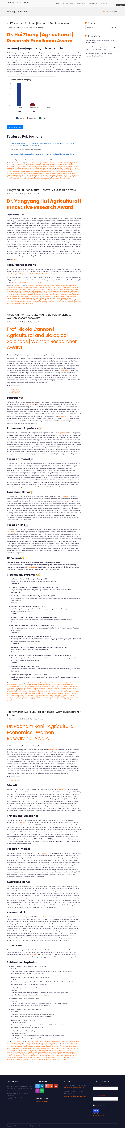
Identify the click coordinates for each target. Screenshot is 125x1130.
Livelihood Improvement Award (67, 1055)
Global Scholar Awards (18, 2)
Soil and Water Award (24, 699)
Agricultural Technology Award (17, 166)
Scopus (14, 259)
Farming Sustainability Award (66, 173)
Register (95, 1113)
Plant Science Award (67, 300)
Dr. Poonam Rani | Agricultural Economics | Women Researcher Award (41, 732)
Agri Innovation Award (73, 1041)
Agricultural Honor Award (23, 289)
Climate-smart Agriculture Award (59, 170)
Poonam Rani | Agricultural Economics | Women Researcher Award (44, 713)
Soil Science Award (58, 302)
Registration (81, 3)
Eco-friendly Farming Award (34, 172)
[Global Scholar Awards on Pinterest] (47, 1086)
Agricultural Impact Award (41, 289)
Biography (17, 163)
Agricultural (64, 370)
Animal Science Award (63, 684)
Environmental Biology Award (62, 690)
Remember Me (100, 1105)
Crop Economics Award (57, 1050)
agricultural (10, 532)
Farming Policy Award (35, 1054)
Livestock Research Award (48, 693)
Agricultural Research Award (26, 164)
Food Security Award (34, 175)
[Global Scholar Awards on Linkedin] (42, 1086)
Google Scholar (16, 389)
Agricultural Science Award (45, 164)
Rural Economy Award (49, 1057)
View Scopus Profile (15, 127)
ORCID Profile (15, 393)
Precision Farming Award (43, 177)
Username (99, 1085)
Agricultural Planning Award (55, 1047)
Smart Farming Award (44, 302)
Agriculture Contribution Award (59, 166)
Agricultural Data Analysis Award (22, 1045)
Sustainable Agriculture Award (22, 179)
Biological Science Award (64, 686)
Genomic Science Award (59, 692)
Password (99, 1095)
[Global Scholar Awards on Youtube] (56, 1086)
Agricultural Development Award (38, 163)
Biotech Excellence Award (27, 688)
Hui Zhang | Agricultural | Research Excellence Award (39, 23)
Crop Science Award (18, 172)
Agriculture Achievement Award (38, 166)
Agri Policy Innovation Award (16, 1043)
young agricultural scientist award (23, 303)
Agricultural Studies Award (61, 1048)
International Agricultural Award (17, 300)
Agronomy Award (23, 296)
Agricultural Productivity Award (22, 1048)
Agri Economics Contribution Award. (39, 1041)
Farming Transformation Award (17, 175)
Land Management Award (25, 177)
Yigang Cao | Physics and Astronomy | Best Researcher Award (99, 41)
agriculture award (25, 684)
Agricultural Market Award (36, 1047)
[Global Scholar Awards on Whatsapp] (42, 1090)
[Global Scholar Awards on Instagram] (37, 1090)
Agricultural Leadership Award (33, 291)
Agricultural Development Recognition (46, 1045)
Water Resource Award (62, 179)
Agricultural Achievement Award (57, 286)
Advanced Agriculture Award (37, 286)
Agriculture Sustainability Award (66, 168)
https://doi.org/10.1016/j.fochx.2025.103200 (26, 282)
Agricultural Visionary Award (51, 294)
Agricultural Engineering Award (55, 683)
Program (92, 3)
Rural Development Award (60, 177)
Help (112, 3)
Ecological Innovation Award (53, 172)
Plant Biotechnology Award (44, 695)
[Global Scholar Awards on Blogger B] (51, 1086)
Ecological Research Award (26, 690)
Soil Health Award (38, 699)
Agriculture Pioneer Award (28, 168)
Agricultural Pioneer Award (52, 291)
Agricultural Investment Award (17, 1047)
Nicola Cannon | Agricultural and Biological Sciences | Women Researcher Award (39, 316)
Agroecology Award (41, 170)
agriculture (63, 433)
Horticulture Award (66, 298)
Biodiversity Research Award (45, 686)
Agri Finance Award (58, 1041)
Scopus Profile (15, 391)
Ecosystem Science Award (43, 690)
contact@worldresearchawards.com (75, 1096)
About (103, 3)
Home (57, 3)
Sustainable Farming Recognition (43, 179)
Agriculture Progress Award (46, 168)
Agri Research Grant (32, 1043)
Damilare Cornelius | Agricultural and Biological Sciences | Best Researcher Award (101, 48)
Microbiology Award (64, 693)
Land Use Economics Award (47, 1055)
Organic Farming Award (52, 300)
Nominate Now (68, 3)
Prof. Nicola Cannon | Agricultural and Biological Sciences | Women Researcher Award (42, 338)
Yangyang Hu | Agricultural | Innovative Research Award (41, 190)
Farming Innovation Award (47, 173)
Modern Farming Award (36, 300)
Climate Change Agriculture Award (38, 1050)
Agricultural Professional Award (22, 293)
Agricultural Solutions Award (63, 164)
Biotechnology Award (43, 688)
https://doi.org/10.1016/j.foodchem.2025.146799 (22, 274)
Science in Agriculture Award (46, 697)
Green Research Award (19, 693)
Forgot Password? (98, 1115)
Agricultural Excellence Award (59, 163)
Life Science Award (33, 693)
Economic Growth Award (29, 1052)
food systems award (48, 175)
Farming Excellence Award (29, 173)
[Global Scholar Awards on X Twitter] (37, 1086)
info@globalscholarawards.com (74, 1088)
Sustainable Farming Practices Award (54, 1059)
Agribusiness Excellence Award (50, 1043)
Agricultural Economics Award (69, 1045)
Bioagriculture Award (29, 686)
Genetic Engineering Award (41, 692)
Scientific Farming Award (65, 697)
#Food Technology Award (36, 683)
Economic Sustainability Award (48, 1052)
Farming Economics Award (67, 1052)
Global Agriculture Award (64, 175)
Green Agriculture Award (51, 298)
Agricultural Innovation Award (60, 289)
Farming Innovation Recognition (17, 1054)
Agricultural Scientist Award (62, 293)
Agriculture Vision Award (15, 170)
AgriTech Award (29, 170)
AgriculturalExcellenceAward (70, 294)
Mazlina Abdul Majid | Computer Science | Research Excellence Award (99, 55)
